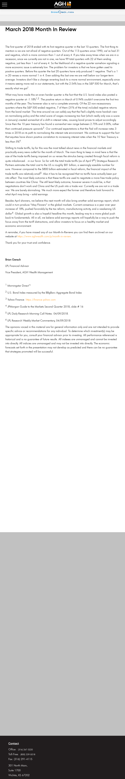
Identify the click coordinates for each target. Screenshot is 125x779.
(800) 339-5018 (27, 754)
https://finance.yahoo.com (41, 299)
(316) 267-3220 (25, 749)
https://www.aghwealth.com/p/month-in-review (44, 236)
